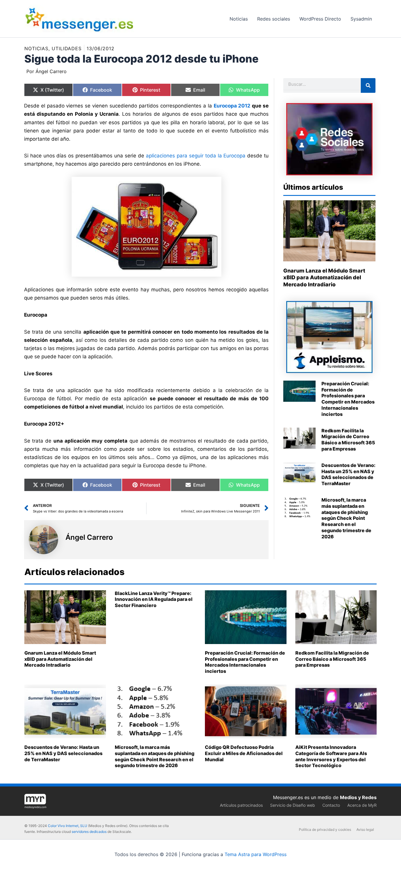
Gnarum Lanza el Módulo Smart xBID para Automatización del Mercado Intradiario (324, 278)
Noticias (36, 48)
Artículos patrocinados (241, 805)
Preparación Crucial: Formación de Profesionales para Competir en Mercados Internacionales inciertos (348, 399)
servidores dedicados (89, 831)
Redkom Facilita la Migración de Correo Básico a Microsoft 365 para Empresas (348, 440)
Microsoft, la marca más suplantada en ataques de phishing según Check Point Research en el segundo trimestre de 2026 (346, 518)
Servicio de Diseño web (292, 805)
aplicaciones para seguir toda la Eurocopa (196, 156)
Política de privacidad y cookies (325, 829)
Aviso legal (365, 829)
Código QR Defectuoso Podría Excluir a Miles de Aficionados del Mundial (244, 753)
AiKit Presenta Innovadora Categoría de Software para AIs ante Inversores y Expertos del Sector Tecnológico (331, 756)
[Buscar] (368, 85)
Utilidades (67, 48)
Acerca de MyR (362, 805)
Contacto (331, 805)
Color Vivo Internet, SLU (67, 825)
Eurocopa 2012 (232, 106)
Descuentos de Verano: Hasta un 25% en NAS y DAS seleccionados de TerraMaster (348, 474)
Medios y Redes (358, 797)
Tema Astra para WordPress (256, 854)
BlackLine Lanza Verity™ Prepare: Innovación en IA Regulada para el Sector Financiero (154, 599)
